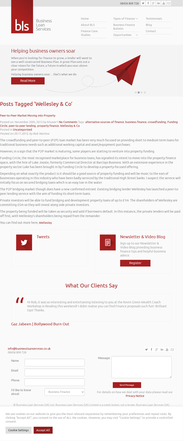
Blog (149, 25)
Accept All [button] (43, 430)
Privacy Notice (135, 396)
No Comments (68, 122)
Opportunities (122, 35)
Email (14, 370)
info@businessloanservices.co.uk (29, 349)
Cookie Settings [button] (18, 430)
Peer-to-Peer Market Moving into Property (27, 115)
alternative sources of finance (104, 122)
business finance (135, 122)
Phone (15, 380)
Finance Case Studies (89, 33)
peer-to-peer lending (22, 126)
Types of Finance (124, 19)
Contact (151, 31)
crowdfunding (157, 122)
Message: (103, 358)
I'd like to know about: (21, 392)
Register (135, 263)
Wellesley (45, 223)
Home (85, 19)
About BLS (88, 25)
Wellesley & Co (70, 126)
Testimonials (154, 19)
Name (15, 361)
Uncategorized (22, 129)
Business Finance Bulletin (124, 27)
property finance (48, 126)
